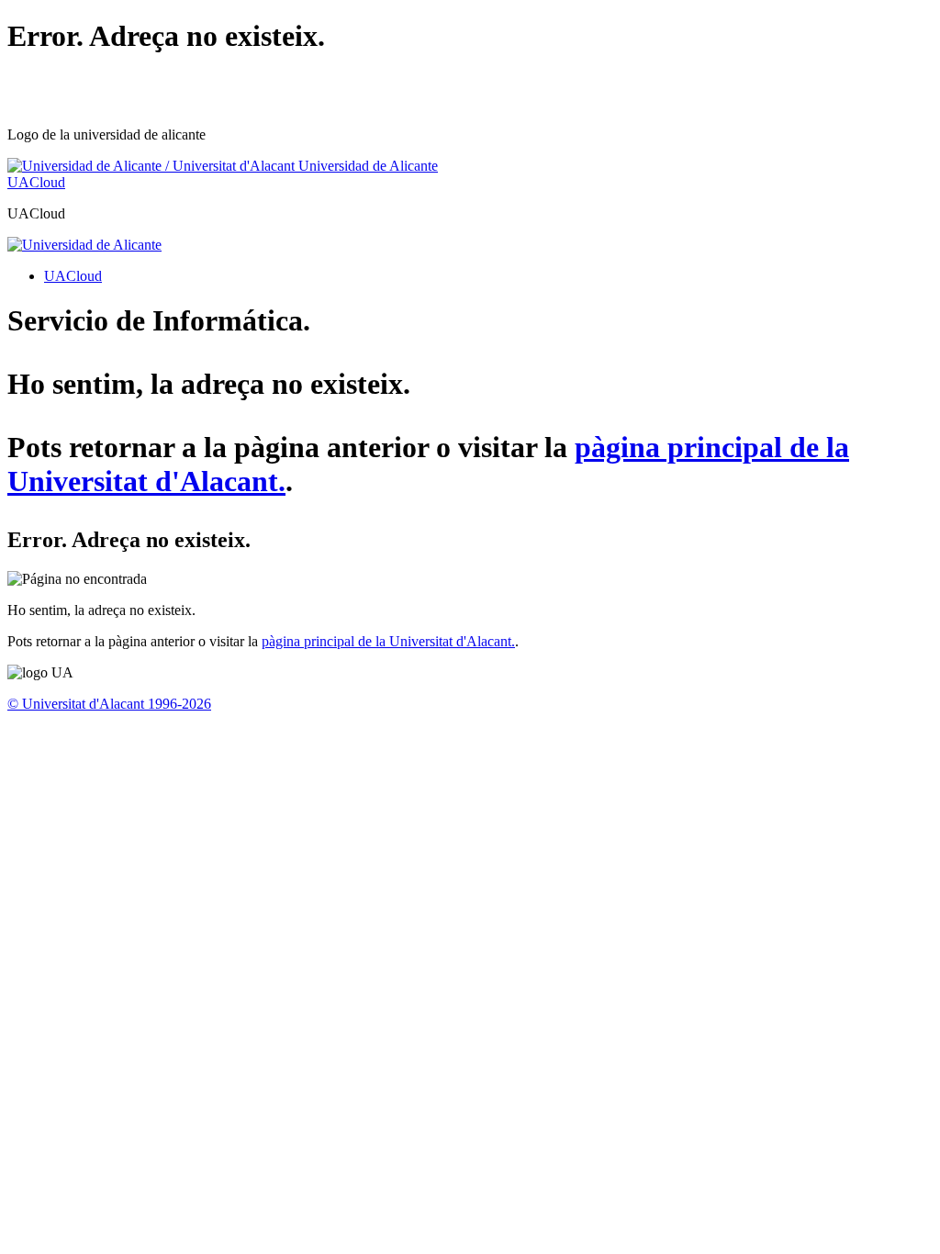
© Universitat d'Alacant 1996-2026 (109, 703)
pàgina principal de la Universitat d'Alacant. (388, 641)
